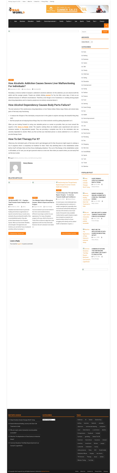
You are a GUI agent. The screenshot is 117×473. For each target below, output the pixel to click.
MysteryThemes (45, 471)
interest (104, 440)
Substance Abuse (82, 453)
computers (102, 426)
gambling (87, 436)
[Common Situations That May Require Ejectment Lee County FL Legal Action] (87, 255)
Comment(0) (37, 89)
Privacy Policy (45, 1)
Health (38, 21)
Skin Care (86, 148)
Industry (85, 122)
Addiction (16, 158)
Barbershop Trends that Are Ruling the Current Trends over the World (18, 233)
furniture (80, 436)
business (86, 423)
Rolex (90, 450)
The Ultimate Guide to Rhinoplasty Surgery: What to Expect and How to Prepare (43, 202)
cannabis (101, 423)
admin (24, 206)
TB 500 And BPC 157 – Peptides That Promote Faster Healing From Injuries (18, 202)
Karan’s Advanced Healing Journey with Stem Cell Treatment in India (23, 425)
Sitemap (52, 1)
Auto (15, 21)
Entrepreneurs (81, 433)
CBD (84, 66)
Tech (94, 21)
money (96, 446)
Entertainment (87, 85)
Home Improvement (49, 21)
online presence (82, 450)
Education (31, 21)
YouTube (90, 460)
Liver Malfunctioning (33, 158)
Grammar (80, 440)
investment (88, 443)
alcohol (48, 95)
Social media (102, 450)
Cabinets (93, 423)
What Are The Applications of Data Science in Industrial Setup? (25, 438)
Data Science (86, 430)
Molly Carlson (95, 203)
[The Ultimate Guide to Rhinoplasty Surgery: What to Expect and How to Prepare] (43, 188)
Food (84, 100)
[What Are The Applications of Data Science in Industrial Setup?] (87, 236)
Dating (85, 77)
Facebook (90, 433)
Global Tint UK (96, 436)
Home (24, 1)
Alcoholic (21, 158)
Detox (25, 158)
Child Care (86, 74)
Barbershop (98, 419)
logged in (19, 244)
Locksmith (80, 446)
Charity (85, 70)
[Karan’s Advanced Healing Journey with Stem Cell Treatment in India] (87, 199)
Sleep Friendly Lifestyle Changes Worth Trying (98, 180)
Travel (88, 21)
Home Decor (88, 440)
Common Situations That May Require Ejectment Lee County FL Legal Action (24, 444)
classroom (80, 426)
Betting (85, 55)
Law (76, 21)
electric (104, 430)
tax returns (99, 453)
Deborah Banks (71, 199)
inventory (80, 443)
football (98, 433)
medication (89, 446)
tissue (95, 456)
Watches (85, 166)
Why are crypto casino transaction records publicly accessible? (99, 214)
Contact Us (36, 1)
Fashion (68, 21)
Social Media (86, 151)
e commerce (96, 430)
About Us (30, 1)
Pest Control (86, 133)
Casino (85, 63)
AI (85, 419)
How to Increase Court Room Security (70, 233)
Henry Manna (27, 89)
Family (61, 21)
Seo (84, 140)
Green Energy (87, 107)
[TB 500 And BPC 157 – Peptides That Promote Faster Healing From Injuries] (19, 188)
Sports (82, 21)
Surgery (92, 453)
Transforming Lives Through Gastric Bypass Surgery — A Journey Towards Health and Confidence (67, 195)
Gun (84, 111)
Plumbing (86, 137)
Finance (102, 21)
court (79, 430)
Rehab (40, 158)
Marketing (86, 129)
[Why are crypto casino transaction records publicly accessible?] (87, 217)
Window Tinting (82, 460)
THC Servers (81, 456)
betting (79, 423)
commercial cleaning (91, 426)
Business (22, 21)
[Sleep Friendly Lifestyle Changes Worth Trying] (87, 182)
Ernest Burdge (48, 206)
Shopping (86, 144)
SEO (95, 450)
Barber (91, 419)
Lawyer (102, 443)
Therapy (89, 456)
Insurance (97, 440)
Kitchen (96, 443)
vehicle (102, 456)
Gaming (85, 103)
